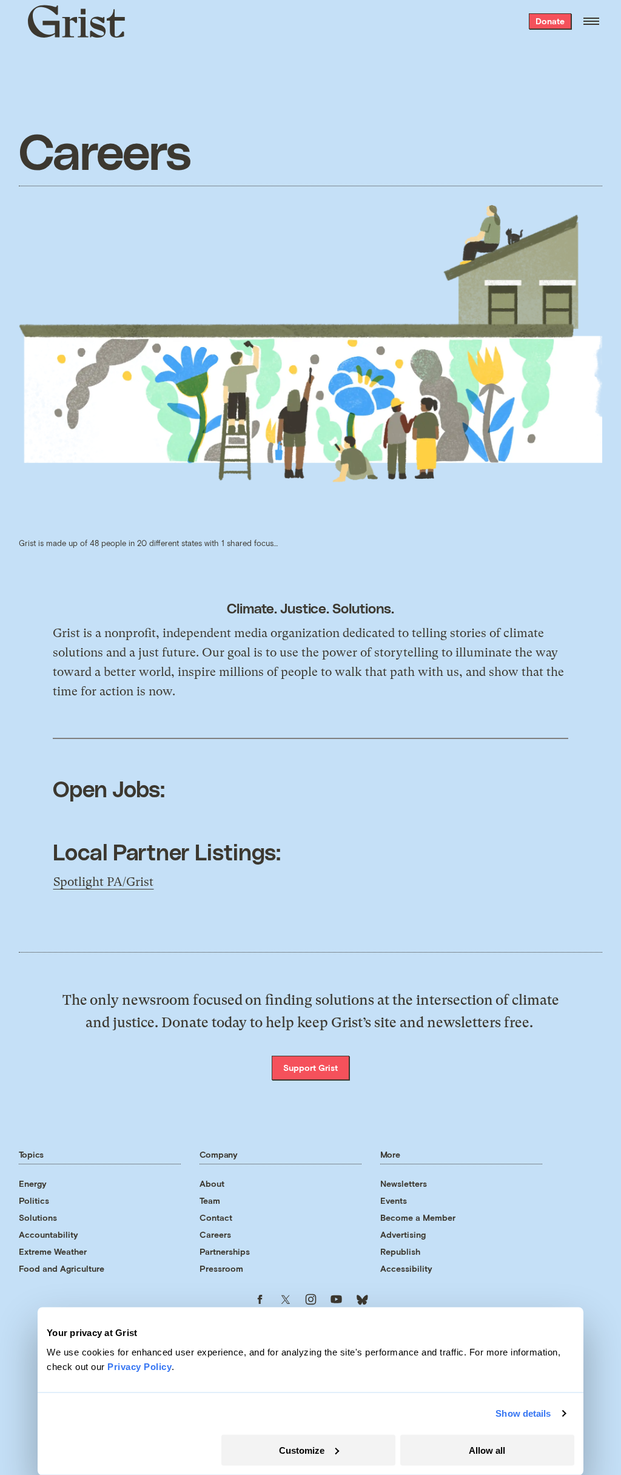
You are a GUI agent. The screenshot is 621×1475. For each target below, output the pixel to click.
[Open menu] (591, 21)
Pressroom (221, 1268)
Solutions (38, 1217)
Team (210, 1200)
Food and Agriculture (61, 1268)
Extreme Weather (53, 1251)
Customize (301, 1450)
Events (393, 1200)
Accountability (48, 1234)
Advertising (403, 1234)
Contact (216, 1217)
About (212, 1183)
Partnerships (225, 1251)
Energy (33, 1183)
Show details (523, 1413)
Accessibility (406, 1268)
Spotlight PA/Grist (103, 882)
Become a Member (417, 1217)
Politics (34, 1200)
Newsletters (403, 1183)
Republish (400, 1251)
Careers (215, 1234)
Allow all (487, 1450)
